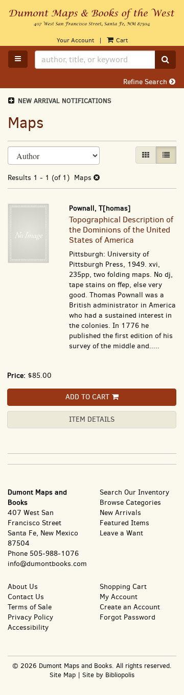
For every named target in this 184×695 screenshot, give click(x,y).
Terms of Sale (30, 607)
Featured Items (124, 523)
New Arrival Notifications (63, 100)
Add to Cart (87, 397)
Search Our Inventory (134, 492)
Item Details (91, 419)
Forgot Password (127, 617)
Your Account (75, 40)
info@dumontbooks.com (47, 564)
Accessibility (28, 627)
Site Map (63, 675)
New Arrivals (120, 513)
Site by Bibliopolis (108, 675)
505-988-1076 (54, 553)
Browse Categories (130, 502)
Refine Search (146, 82)
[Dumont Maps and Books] (92, 18)
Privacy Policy (30, 617)
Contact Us (26, 597)
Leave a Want (121, 533)
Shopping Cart (123, 586)
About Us (23, 586)
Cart (121, 40)
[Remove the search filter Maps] (97, 178)
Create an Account (130, 607)
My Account (118, 597)
